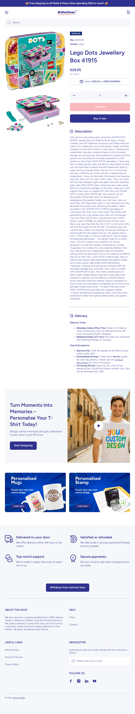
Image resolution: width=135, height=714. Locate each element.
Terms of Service (14, 657)
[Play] (99, 426)
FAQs (72, 617)
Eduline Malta (19, 698)
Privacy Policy (12, 664)
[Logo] (67, 12)
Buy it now (100, 118)
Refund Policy (12, 650)
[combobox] (67, 23)
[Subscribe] (126, 661)
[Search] (8, 23)
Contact (73, 624)
